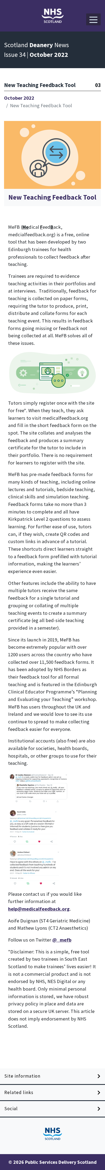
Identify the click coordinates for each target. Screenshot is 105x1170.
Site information (22, 1076)
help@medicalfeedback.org (39, 909)
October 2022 (19, 98)
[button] (93, 19)
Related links (18, 1092)
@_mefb (61, 940)
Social (11, 1109)
